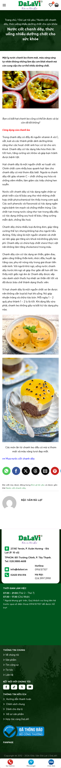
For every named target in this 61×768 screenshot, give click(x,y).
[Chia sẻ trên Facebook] (16, 471)
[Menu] (4, 5)
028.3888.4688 (17, 561)
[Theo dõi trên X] (22, 687)
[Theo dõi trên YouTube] (30, 687)
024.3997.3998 (43, 578)
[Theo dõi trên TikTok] (14, 687)
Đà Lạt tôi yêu (26, 19)
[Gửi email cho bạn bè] (45, 471)
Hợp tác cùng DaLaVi (17, 719)
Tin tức (9, 669)
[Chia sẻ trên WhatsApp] (6, 471)
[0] (51, 5)
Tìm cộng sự (12, 664)
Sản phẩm (10, 659)
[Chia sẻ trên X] (26, 471)
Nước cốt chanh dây (16, 488)
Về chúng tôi (12, 654)
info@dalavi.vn (19, 569)
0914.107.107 (41, 569)
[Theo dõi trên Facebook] (6, 687)
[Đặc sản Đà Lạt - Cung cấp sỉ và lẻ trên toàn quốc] (30, 5)
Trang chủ (10, 19)
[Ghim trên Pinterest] (55, 471)
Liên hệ (9, 674)
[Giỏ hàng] (56, 5)
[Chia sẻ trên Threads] (35, 471)
